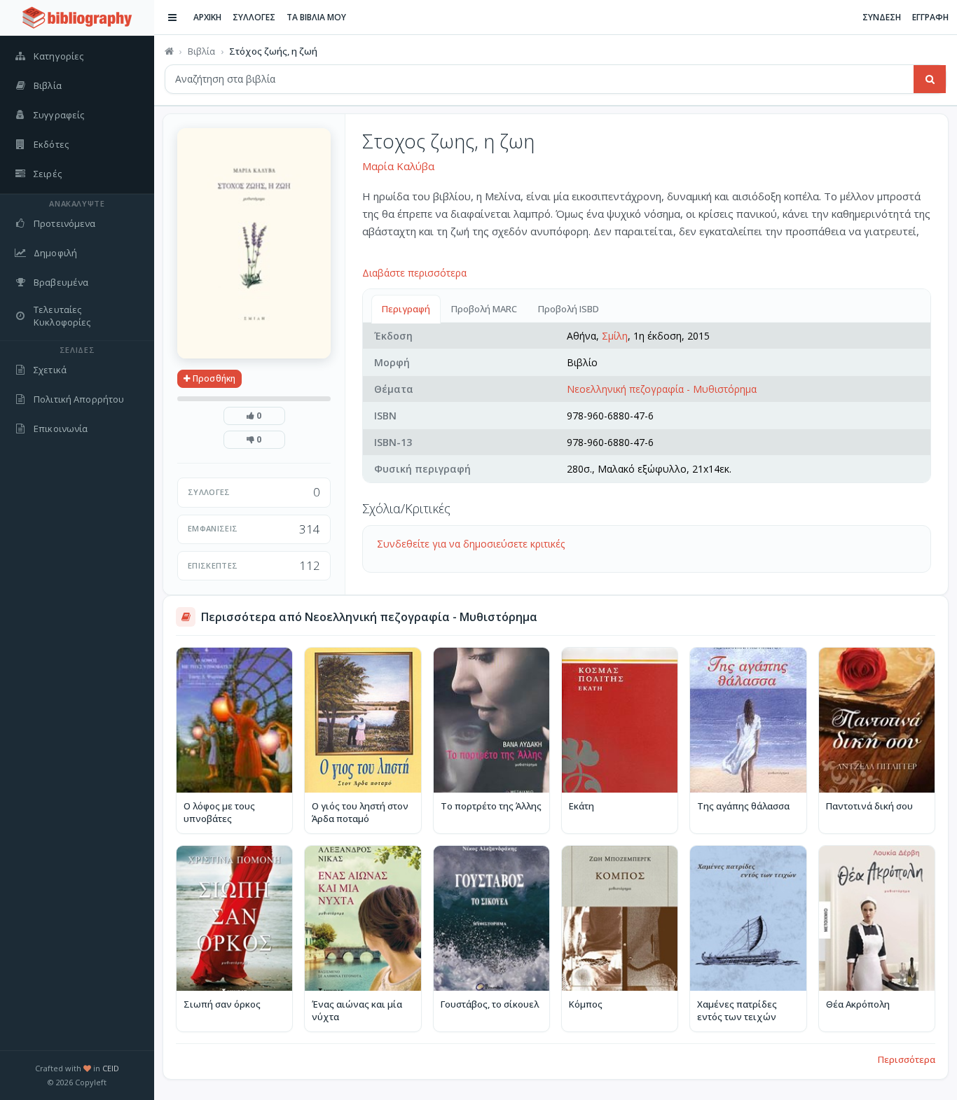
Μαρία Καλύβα (398, 166)
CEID (110, 1068)
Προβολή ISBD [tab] (568, 308)
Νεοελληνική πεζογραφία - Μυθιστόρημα (662, 389)
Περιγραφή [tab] (406, 308)
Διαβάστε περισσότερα (414, 272)
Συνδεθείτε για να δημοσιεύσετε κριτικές (471, 543)
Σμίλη (615, 335)
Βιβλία (201, 51)
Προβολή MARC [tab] (484, 308)
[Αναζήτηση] (930, 79)
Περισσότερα (906, 1059)
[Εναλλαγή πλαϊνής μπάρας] (172, 17)
